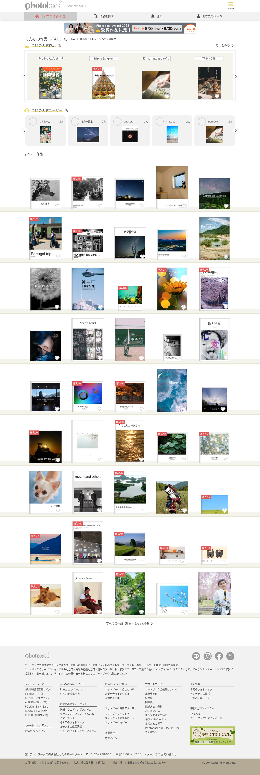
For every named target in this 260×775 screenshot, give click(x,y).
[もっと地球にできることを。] (212, 743)
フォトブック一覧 (34, 684)
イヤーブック (67, 718)
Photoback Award (71, 689)
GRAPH (38, 689)
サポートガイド (153, 684)
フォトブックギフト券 (117, 714)
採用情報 (117, 762)
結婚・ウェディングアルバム (76, 709)
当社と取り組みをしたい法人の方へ (146, 762)
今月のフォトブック (201, 689)
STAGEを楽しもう (70, 694)
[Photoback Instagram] (207, 659)
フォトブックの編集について (161, 689)
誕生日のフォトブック (72, 722)
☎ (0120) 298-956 (99, 754)
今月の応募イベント (201, 698)
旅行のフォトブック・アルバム (77, 714)
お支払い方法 (152, 711)
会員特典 (110, 733)
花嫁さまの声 (112, 698)
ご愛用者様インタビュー (118, 694)
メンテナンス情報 (200, 694)
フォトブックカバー (116, 722)
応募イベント (112, 738)
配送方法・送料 (153, 706)
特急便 (149, 698)
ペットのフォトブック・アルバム (78, 731)
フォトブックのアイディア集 (206, 718)
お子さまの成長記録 (71, 726)
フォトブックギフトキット (119, 718)
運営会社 (103, 762)
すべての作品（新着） (127, 623)
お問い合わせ (169, 754)
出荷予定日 (151, 694)
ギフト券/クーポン (155, 719)
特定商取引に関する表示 (55, 762)
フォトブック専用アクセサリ (121, 708)
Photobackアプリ (35, 731)
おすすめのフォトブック (73, 704)
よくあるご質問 (153, 723)
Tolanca (195, 714)
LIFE (34, 694)
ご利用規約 (31, 762)
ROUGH (37, 711)
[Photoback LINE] (196, 659)
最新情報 (195, 684)
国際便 (149, 702)
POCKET (36, 715)
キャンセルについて (156, 715)
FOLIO (38, 706)
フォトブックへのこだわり (119, 689)
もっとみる (223, 45)
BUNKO (37, 698)
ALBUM (36, 702)
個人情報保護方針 (83, 762)
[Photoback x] (230, 659)
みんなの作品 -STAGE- (72, 684)
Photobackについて (116, 684)
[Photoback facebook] (219, 659)
